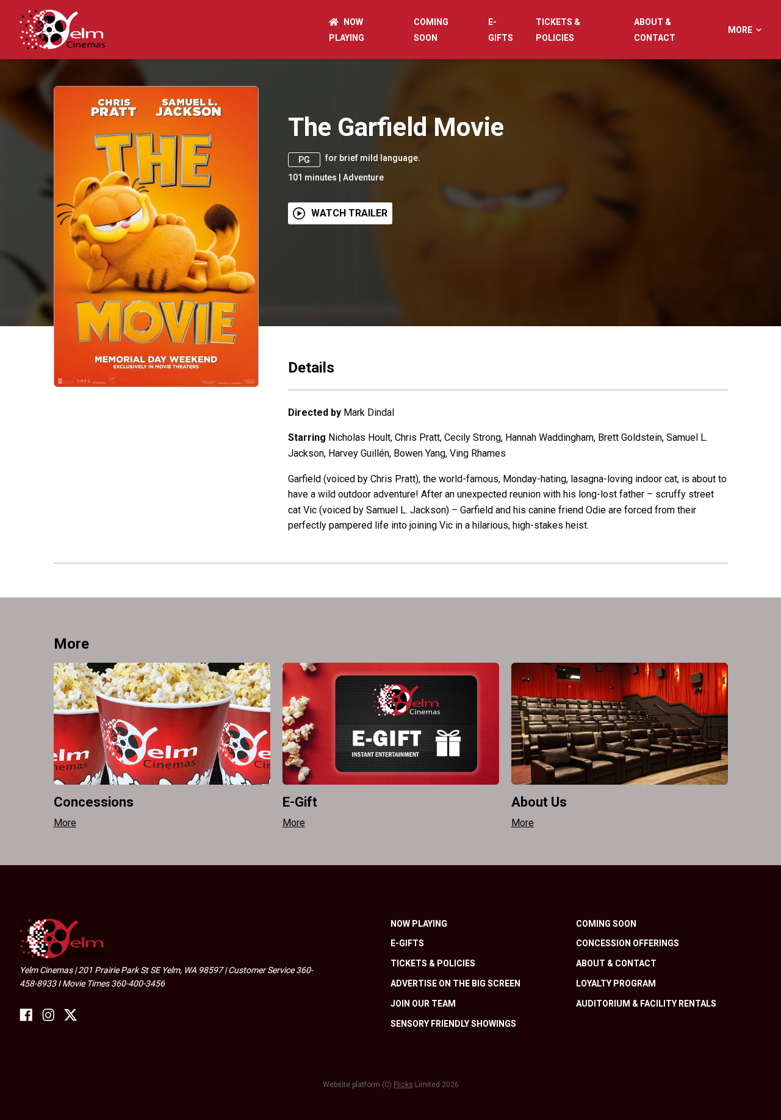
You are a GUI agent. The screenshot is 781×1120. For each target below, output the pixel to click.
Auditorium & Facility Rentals (646, 1003)
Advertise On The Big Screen (455, 983)
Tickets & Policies (432, 963)
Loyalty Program (616, 983)
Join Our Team (423, 1003)
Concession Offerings (627, 943)
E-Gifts (407, 943)
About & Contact (616, 963)
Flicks (403, 1084)
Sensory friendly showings (453, 1024)
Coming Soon (606, 924)
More (740, 30)
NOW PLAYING (418, 924)
